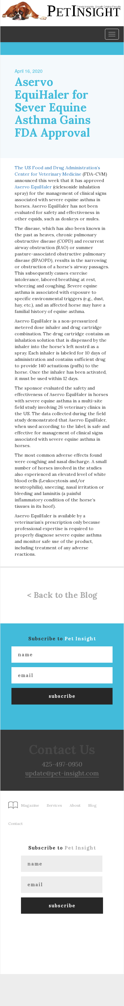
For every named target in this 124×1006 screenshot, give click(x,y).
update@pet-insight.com (62, 773)
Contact (15, 823)
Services (54, 805)
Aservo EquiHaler (33, 187)
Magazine (30, 805)
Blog (92, 805)
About (75, 805)
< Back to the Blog (62, 595)
